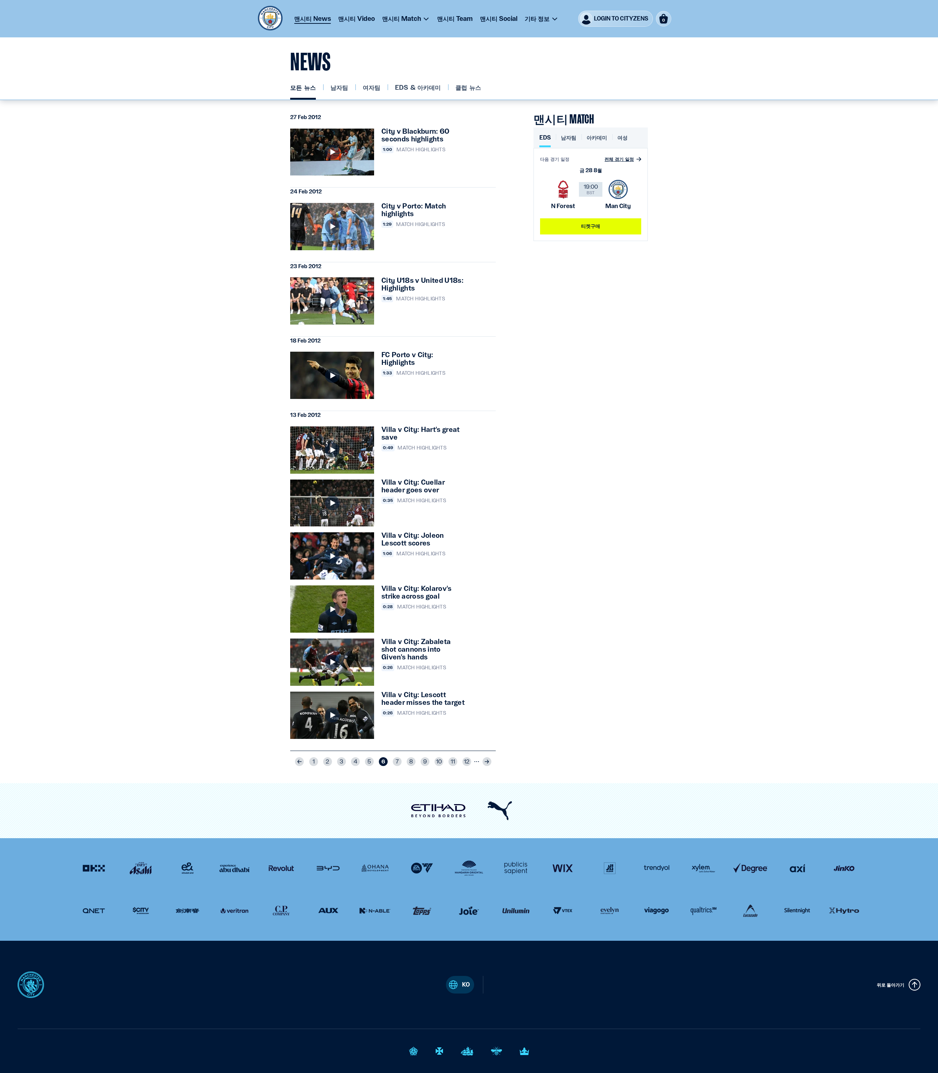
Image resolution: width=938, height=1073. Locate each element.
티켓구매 (591, 226)
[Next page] (487, 761)
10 (439, 762)
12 (466, 762)
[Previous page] (299, 761)
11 (453, 762)
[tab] (545, 140)
